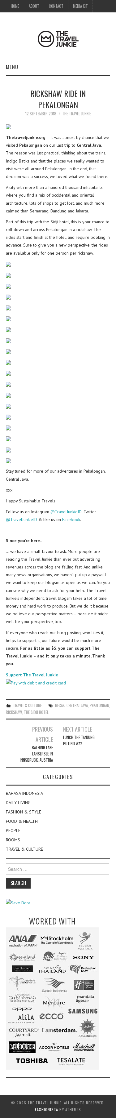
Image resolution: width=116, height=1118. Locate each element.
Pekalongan (99, 705)
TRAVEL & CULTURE (27, 705)
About (34, 6)
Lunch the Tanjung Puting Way (79, 740)
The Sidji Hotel (36, 712)
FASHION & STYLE (23, 812)
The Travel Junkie (76, 114)
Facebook (71, 519)
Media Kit (80, 6)
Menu (12, 67)
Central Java (77, 705)
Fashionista (46, 1109)
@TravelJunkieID (66, 511)
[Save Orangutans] (18, 902)
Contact (56, 6)
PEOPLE (13, 830)
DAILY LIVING (18, 802)
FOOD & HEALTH (22, 821)
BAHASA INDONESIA (24, 793)
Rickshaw (14, 712)
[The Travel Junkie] (58, 38)
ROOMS (13, 840)
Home (15, 6)
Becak (60, 705)
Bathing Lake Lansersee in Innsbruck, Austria (36, 754)
